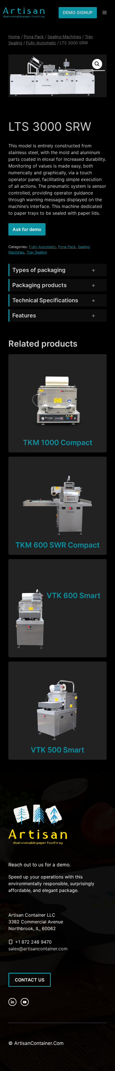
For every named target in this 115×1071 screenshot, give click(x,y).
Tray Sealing (37, 252)
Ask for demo (27, 229)
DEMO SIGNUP (78, 12)
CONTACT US (29, 980)
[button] (97, 64)
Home (14, 36)
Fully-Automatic (41, 42)
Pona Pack (34, 36)
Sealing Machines (64, 36)
